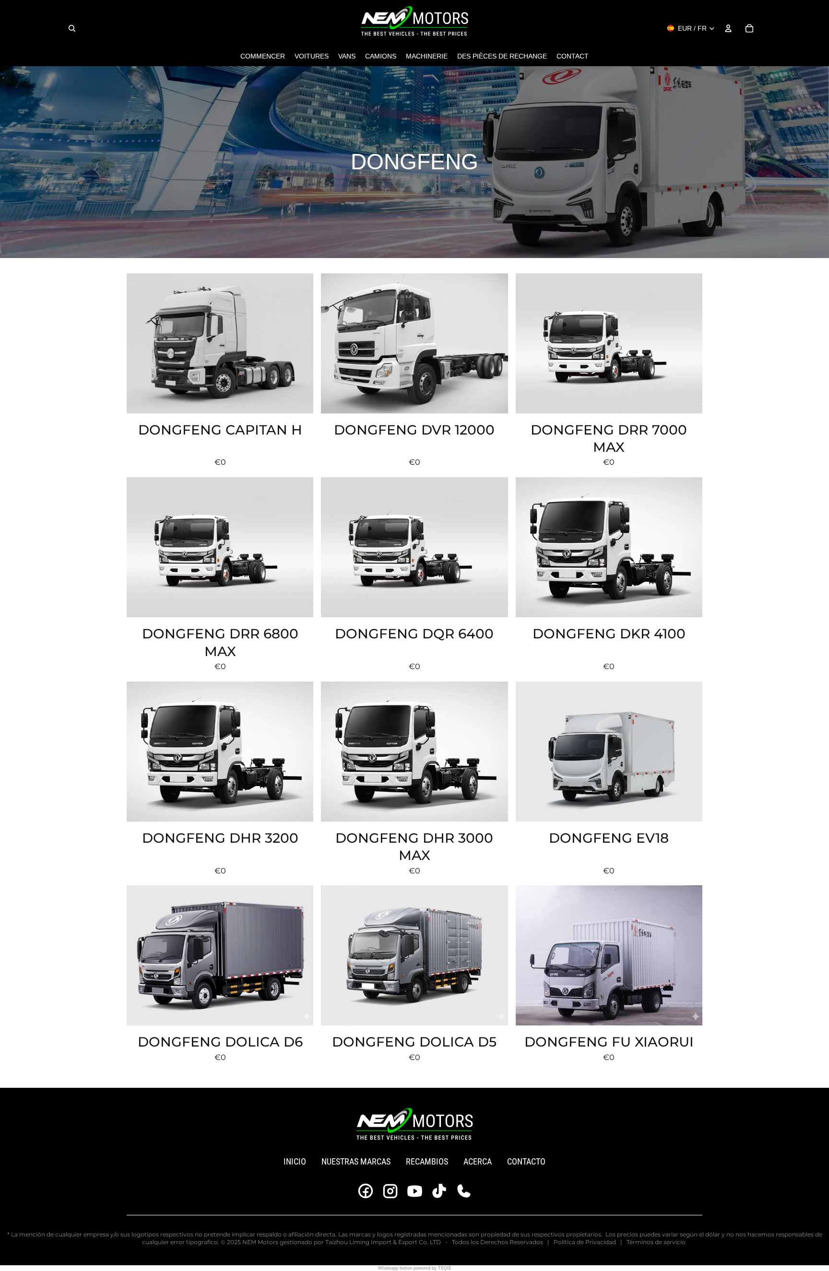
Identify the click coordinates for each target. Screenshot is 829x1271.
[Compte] (728, 28)
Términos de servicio (656, 1242)
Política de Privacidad (585, 1242)
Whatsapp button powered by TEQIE (414, 1268)
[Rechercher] (72, 28)
